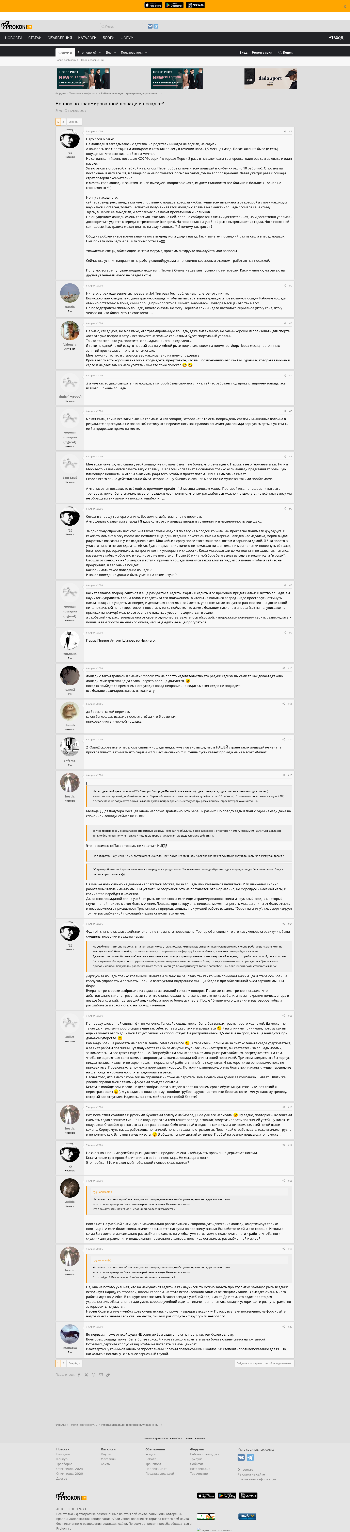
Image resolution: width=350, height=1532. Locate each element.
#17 (290, 1145)
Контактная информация (257, 1479)
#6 (290, 456)
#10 (290, 668)
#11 (290, 703)
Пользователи (132, 52)
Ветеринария (200, 1469)
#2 (290, 285)
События (197, 1464)
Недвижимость (156, 1469)
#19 (290, 1248)
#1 (290, 131)
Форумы (65, 52)
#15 (290, 1015)
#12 (290, 739)
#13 (290, 775)
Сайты (106, 1464)
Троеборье (64, 1464)
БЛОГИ (108, 37)
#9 (290, 632)
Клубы (106, 1454)
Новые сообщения (66, 60)
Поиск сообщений (92, 60)
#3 (290, 323)
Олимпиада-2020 (69, 1473)
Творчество (199, 1473)
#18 (290, 1180)
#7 (290, 508)
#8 (290, 585)
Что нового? (87, 52)
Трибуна (196, 1459)
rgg (61, 111)
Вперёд (73, 121)
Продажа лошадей (159, 1473)
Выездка (63, 1454)
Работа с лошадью (204, 1454)
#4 (290, 375)
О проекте (245, 1469)
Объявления (60, 37)
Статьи (35, 37)
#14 (290, 923)
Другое (61, 1478)
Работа (150, 1459)
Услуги (150, 1454)
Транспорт (153, 1464)
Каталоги (87, 37)
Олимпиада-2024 (69, 1469)
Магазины (108, 1459)
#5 (290, 411)
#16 (290, 1107)
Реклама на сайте (251, 1474)
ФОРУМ (127, 37)
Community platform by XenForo (175, 1438)
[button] (100, 52)
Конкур (61, 1459)
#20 (290, 1326)
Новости (13, 37)
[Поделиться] (285, 131)
